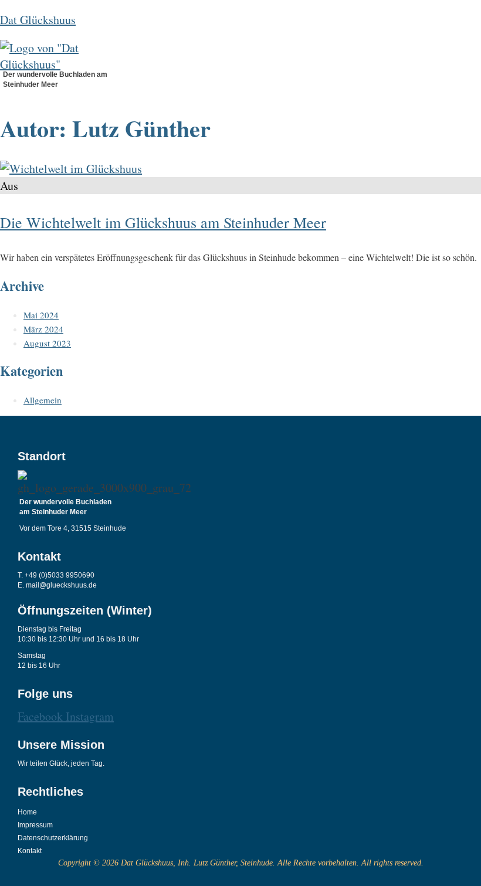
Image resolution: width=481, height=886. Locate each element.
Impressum (35, 825)
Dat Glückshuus (38, 20)
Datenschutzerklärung (49, 838)
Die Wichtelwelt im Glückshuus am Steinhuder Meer (163, 222)
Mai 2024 (41, 315)
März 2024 (43, 329)
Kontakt (30, 851)
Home (27, 812)
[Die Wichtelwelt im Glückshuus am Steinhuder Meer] (71, 168)
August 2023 (47, 343)
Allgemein (42, 400)
